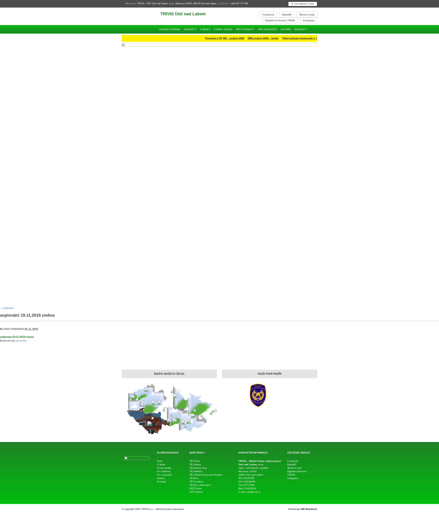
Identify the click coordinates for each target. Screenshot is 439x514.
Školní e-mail (307, 14)
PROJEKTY (190, 29)
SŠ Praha (194, 461)
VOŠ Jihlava (196, 492)
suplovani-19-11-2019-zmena (17, 336)
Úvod (160, 461)
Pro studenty (245, 29)
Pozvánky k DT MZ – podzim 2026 (214, 38)
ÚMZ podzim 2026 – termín (253, 38)
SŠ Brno (193, 478)
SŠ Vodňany (196, 471)
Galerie (286, 29)
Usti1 (7, 328)
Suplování (7, 308)
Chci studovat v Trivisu (304, 4)
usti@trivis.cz (254, 492)
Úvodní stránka (169, 29)
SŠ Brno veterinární (200, 485)
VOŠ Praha (195, 488)
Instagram (309, 20)
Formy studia (223, 29)
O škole (205, 29)
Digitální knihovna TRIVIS (280, 20)
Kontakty (300, 29)
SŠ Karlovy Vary (198, 468)
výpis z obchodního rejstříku (253, 468)
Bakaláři (287, 14)
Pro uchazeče (267, 29)
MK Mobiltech (309, 509)
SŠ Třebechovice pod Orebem (205, 474)
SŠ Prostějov (196, 481)
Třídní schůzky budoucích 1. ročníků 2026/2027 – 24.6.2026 (306, 38)
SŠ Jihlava (195, 464)
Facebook (268, 14)
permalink (21, 340)
